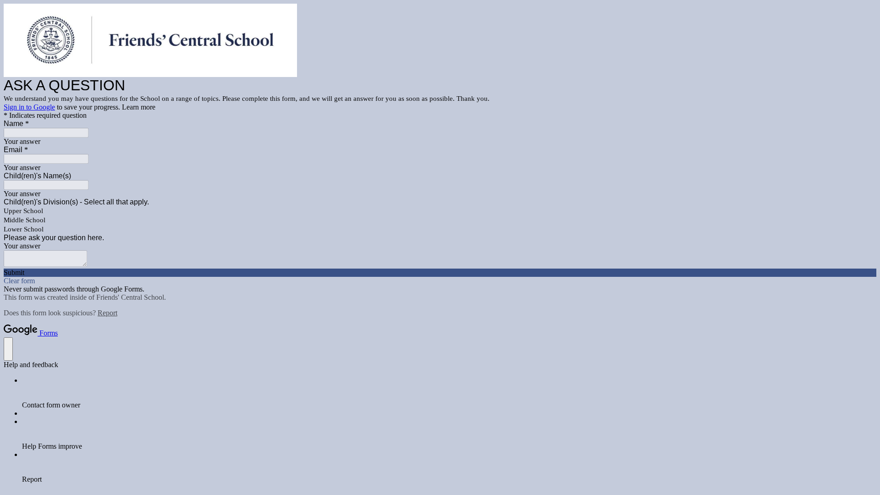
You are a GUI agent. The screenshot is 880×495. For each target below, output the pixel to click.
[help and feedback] (8, 349)
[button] (440, 273)
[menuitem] (449, 392)
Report (107, 313)
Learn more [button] (138, 107)
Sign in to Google (29, 107)
